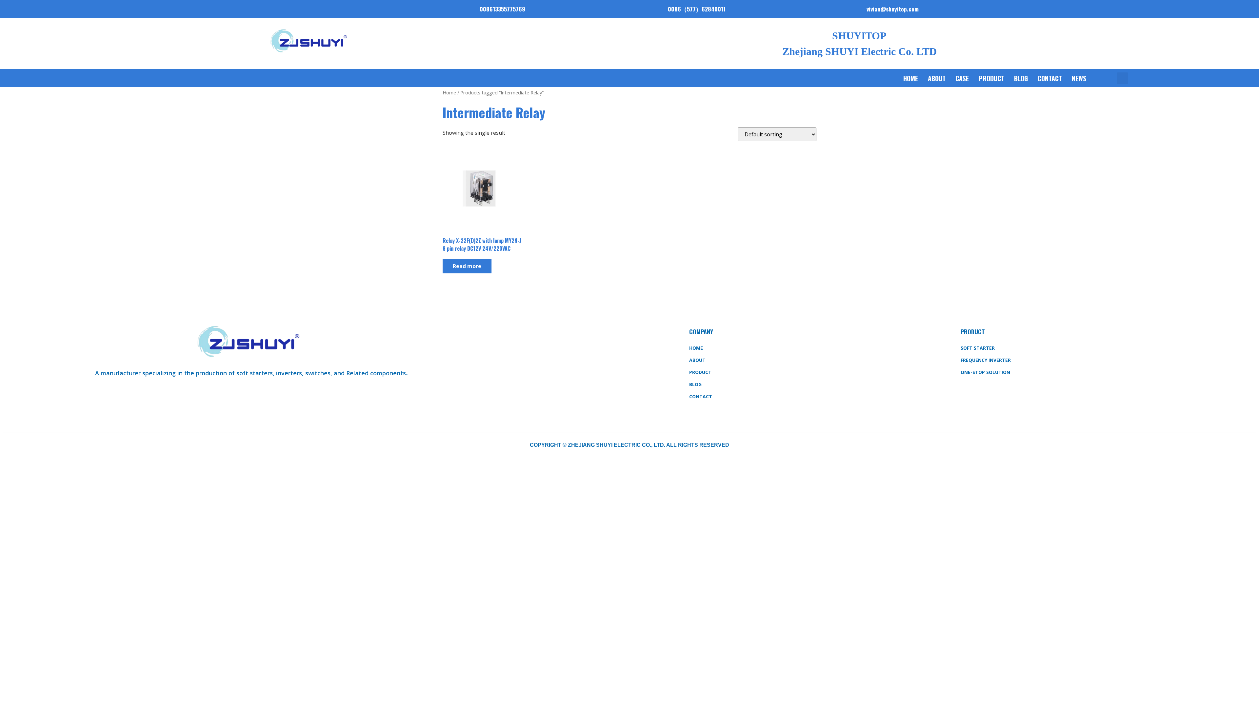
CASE (962, 78)
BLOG (1021, 78)
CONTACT (1050, 78)
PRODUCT (991, 78)
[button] (1122, 78)
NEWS (1079, 78)
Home (910, 78)
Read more (467, 266)
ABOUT (937, 78)
